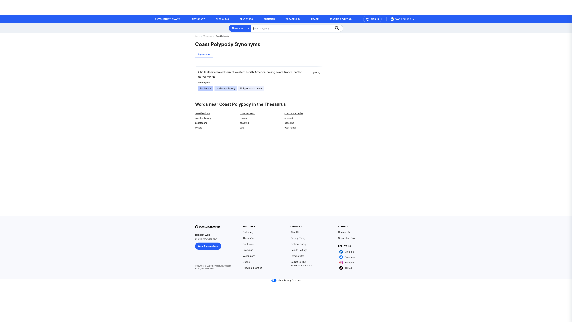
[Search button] (338, 28)
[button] (372, 19)
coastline (289, 122)
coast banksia (202, 113)
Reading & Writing (252, 268)
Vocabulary (249, 256)
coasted (289, 118)
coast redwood (247, 113)
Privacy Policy (298, 238)
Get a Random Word (208, 246)
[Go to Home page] (167, 19)
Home (197, 36)
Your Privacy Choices (289, 280)
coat (242, 127)
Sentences (248, 244)
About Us (295, 232)
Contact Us (344, 232)
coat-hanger (291, 127)
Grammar (248, 250)
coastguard (201, 122)
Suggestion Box (346, 238)
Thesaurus (237, 28)
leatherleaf (205, 88)
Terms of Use (297, 256)
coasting (244, 122)
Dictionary (248, 232)
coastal (243, 118)
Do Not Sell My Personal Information (301, 263)
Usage (246, 262)
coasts (198, 127)
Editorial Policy (298, 244)
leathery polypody (225, 88)
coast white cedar (294, 113)
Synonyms (204, 54)
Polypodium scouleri (251, 88)
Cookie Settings (298, 250)
